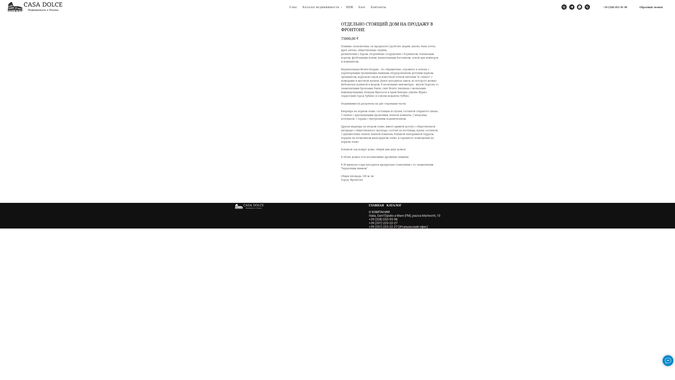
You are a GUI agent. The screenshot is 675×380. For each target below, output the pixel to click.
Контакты (378, 7)
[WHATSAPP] (579, 7)
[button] (651, 7)
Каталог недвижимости (321, 7)
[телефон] (564, 7)
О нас (293, 7)
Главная (376, 205)
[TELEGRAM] (571, 7)
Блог (361, 7)
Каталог (394, 205)
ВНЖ (349, 7)
